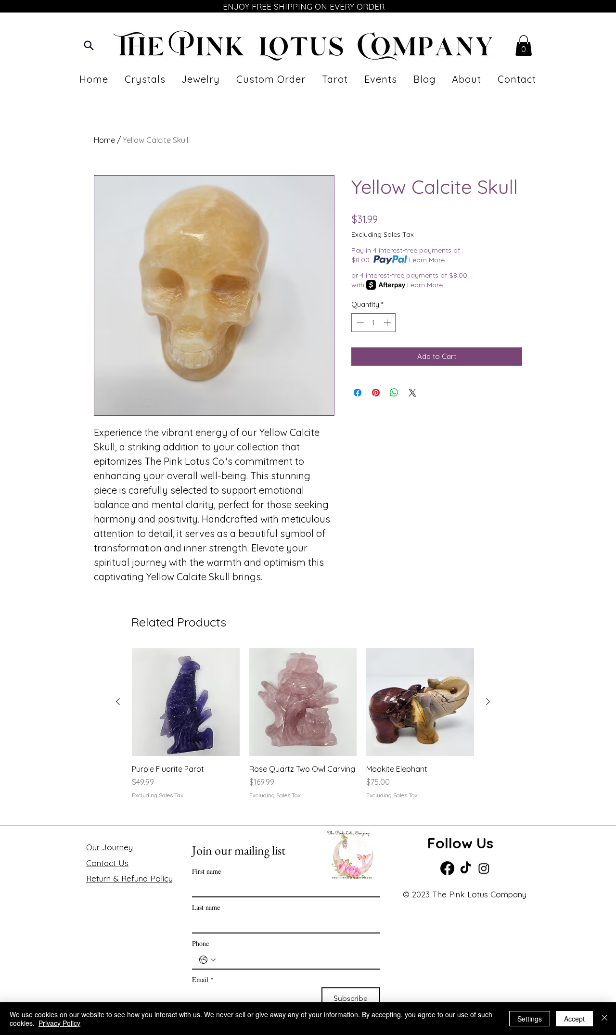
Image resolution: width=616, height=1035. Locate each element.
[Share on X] (412, 392)
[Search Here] (89, 45)
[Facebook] (447, 868)
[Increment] (388, 323)
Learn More (427, 260)
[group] (303, 729)
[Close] (604, 1018)
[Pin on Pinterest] (376, 392)
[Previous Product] (118, 701)
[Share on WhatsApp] (394, 392)
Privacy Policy (59, 1023)
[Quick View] (186, 702)
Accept (574, 1018)
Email (203, 979)
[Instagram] (484, 868)
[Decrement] (359, 323)
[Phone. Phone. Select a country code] (207, 960)
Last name (206, 907)
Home (104, 140)
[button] (523, 45)
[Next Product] (488, 701)
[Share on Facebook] (357, 392)
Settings (529, 1018)
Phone (200, 943)
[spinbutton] (374, 323)
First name (206, 871)
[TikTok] (466, 868)
